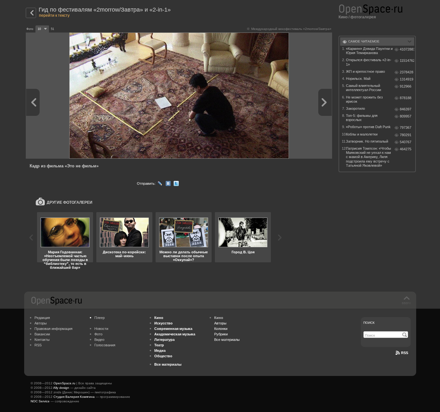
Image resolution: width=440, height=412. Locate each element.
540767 (405, 142)
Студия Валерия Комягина (74, 396)
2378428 (406, 72)
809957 (405, 116)
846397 (405, 109)
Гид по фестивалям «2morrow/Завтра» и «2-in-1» (105, 9)
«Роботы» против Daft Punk (368, 127)
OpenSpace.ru (64, 383)
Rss (404, 353)
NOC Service (40, 401)
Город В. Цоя (243, 252)
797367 (405, 127)
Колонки (220, 329)
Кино (343, 17)
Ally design (61, 387)
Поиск (369, 322)
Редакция (42, 318)
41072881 (407, 49)
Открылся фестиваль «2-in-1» (368, 62)
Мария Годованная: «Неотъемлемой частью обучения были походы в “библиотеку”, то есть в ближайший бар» (65, 259)
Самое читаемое (363, 41)
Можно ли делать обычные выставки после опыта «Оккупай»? (183, 256)
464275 (405, 149)
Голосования (104, 345)
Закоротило (355, 108)
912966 (405, 86)
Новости (101, 329)
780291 (405, 135)
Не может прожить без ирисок (364, 99)
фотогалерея (363, 17)
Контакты (42, 340)
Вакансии (42, 334)
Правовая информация (53, 329)
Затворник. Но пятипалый (367, 141)
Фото (98, 334)
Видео (99, 340)
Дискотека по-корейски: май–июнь (124, 254)
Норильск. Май (358, 78)
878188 (405, 98)
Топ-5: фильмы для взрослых (362, 118)
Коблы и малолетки (362, 134)
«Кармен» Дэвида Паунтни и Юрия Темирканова (369, 51)
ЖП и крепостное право (365, 71)
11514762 (407, 60)
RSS (38, 345)
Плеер (99, 318)
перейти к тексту (54, 15)
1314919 (406, 79)
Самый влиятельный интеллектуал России (363, 88)
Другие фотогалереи (69, 202)
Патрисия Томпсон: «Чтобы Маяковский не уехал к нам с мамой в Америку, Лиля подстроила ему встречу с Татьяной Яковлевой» (368, 156)
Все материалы (227, 340)
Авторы (40, 323)
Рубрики (221, 334)
